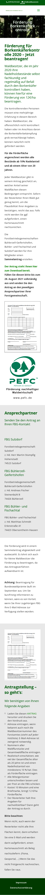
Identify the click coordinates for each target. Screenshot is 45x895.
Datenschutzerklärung (21, 887)
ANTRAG (31, 713)
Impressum (21, 882)
